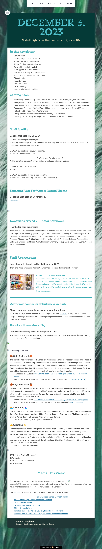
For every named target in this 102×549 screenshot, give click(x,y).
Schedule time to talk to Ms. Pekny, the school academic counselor (41, 513)
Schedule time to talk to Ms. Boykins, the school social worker (39, 511)
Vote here (14, 200)
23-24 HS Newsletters (23, 508)
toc (7, 12)
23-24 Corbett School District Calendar (52, 497)
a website (63, 314)
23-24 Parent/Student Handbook (27, 505)
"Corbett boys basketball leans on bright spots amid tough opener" (61, 399)
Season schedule (78, 379)
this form (17, 492)
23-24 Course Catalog (23, 502)
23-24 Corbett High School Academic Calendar (33, 500)
